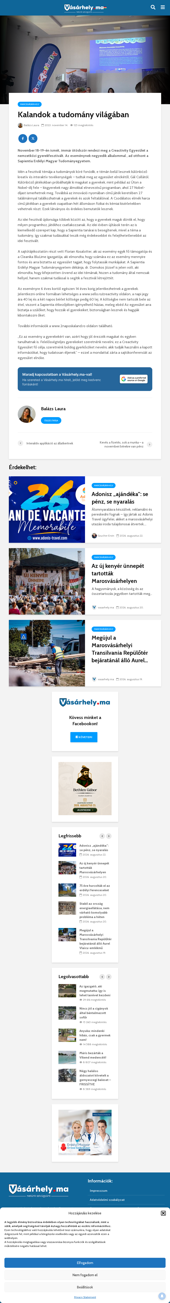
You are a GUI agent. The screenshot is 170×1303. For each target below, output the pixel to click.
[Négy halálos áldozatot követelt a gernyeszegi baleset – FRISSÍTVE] (67, 1075)
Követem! (85, 737)
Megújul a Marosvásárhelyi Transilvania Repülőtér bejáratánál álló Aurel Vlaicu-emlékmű (95, 939)
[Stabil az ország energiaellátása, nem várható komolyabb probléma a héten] (67, 908)
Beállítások (85, 1287)
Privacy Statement (85, 1297)
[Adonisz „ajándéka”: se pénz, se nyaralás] (47, 509)
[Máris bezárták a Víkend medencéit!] (67, 1057)
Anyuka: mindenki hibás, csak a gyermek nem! (94, 1035)
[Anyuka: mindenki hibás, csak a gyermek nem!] (67, 1035)
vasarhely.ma (106, 607)
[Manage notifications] (162, 1296)
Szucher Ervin (106, 535)
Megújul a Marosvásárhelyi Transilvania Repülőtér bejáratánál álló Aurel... (120, 649)
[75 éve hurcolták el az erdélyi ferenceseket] (67, 890)
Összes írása (51, 420)
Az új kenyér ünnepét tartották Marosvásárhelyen (118, 573)
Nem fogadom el (85, 1275)
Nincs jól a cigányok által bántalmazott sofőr (93, 1012)
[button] (163, 1213)
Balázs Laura (31, 125)
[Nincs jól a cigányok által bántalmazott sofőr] (67, 1013)
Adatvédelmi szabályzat (107, 1200)
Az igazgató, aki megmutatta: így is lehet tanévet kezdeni (94, 990)
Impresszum (98, 1191)
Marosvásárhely (29, 104)
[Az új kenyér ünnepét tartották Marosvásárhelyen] (47, 581)
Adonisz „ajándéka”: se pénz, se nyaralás (120, 497)
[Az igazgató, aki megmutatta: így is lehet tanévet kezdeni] (67, 990)
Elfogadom (85, 1263)
